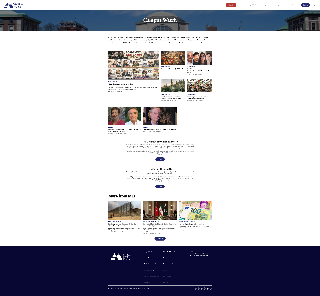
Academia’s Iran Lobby (120, 84)
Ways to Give (166, 270)
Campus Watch (112, 81)
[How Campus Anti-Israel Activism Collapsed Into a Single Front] (199, 86)
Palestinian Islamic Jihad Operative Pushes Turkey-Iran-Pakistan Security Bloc (159, 225)
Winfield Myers (173, 100)
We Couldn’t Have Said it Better (160, 141)
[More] (271, 5)
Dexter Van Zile (120, 231)
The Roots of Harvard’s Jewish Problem (172, 69)
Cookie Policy (167, 276)
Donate (305, 5)
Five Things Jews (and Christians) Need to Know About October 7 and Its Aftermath (123, 225)
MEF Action (147, 282)
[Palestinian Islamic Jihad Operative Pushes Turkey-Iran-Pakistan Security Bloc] (159, 210)
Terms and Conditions (169, 264)
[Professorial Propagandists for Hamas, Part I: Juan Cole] (159, 116)
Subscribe (231, 5)
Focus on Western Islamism (151, 276)
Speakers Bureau (168, 258)
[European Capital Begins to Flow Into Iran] (195, 210)
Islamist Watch (148, 258)
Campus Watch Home (254, 5)
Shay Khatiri (189, 230)
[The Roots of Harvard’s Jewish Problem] (173, 58)
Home (242, 5)
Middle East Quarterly (169, 252)
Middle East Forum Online (115, 221)
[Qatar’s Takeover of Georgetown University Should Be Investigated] (173, 86)
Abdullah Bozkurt (156, 233)
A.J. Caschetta (118, 91)
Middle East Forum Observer (187, 221)
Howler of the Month (160, 169)
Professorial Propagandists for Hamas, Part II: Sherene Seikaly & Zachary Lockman (124, 130)
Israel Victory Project (150, 270)
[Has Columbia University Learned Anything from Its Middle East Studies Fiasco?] (199, 58)
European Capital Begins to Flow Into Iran (191, 224)
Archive (160, 159)
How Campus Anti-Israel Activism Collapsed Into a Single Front (197, 97)
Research (111, 127)
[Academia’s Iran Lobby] (133, 65)
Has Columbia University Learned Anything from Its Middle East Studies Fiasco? (198, 70)
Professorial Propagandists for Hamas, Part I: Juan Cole (159, 129)
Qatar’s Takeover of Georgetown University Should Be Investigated (171, 97)
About (293, 5)
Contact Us (166, 282)
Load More (160, 239)
